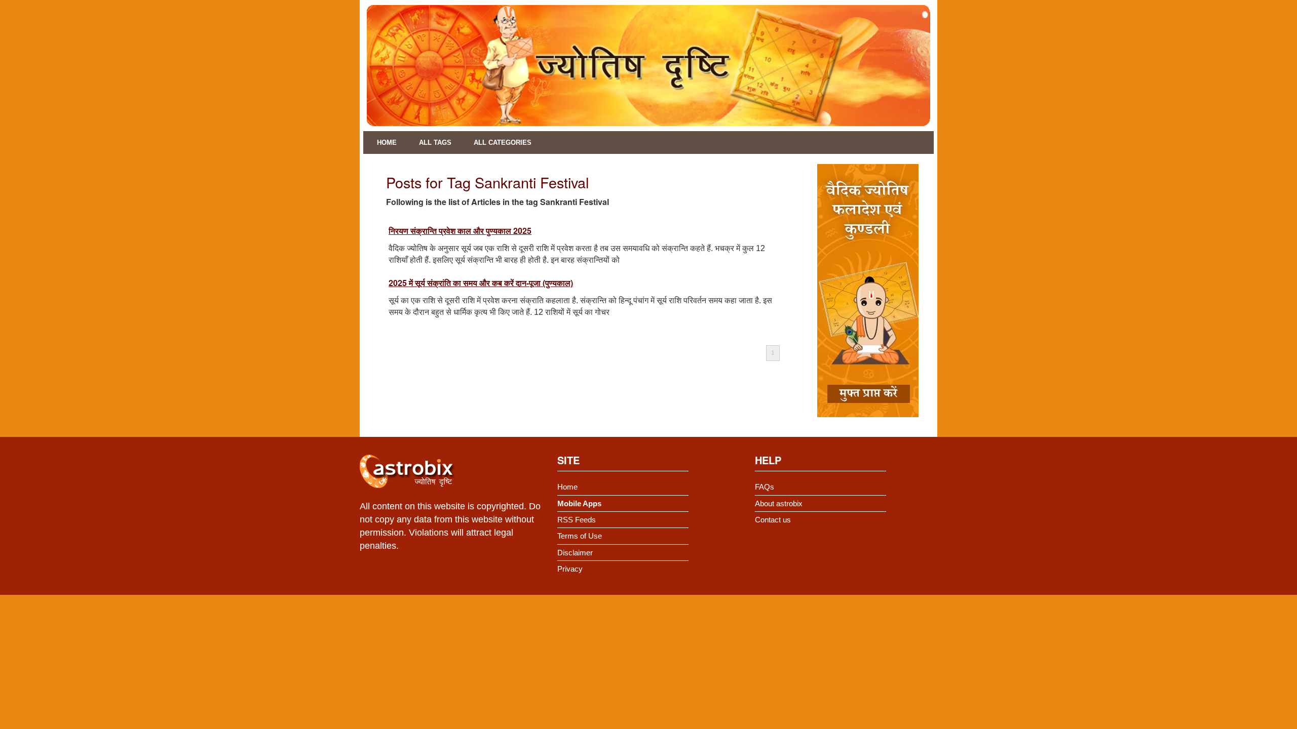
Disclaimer (575, 552)
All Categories (502, 142)
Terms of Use (579, 536)
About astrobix (779, 503)
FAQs (764, 486)
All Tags (435, 142)
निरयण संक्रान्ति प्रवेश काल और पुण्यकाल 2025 (460, 230)
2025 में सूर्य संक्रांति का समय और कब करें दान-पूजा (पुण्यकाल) (481, 283)
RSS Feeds (576, 519)
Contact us (773, 519)
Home (387, 142)
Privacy (570, 568)
